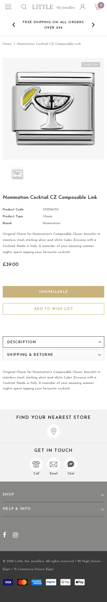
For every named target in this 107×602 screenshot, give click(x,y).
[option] (53, 25)
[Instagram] (15, 535)
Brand (7, 223)
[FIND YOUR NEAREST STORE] (53, 431)
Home (7, 44)
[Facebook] (4, 535)
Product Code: (13, 209)
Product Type (13, 216)
